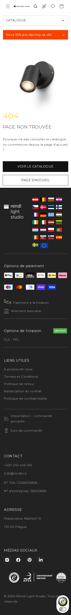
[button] (8, 6)
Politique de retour (19, 384)
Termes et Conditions (21, 376)
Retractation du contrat (23, 391)
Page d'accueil (35, 180)
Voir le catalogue (35, 166)
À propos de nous (18, 369)
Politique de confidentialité (25, 398)
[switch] (62, 609)
